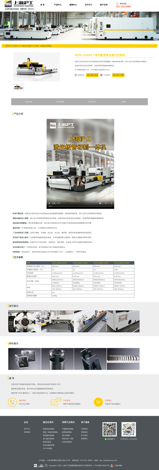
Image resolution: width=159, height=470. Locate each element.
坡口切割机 (66, 435)
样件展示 (92, 102)
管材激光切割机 (48, 435)
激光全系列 (27, 46)
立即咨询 (66, 400)
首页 (7, 46)
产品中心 (16, 46)
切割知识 (84, 432)
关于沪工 (27, 429)
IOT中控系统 (47, 448)
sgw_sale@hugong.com (108, 460)
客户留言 (84, 435)
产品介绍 (28, 102)
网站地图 (118, 465)
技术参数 (60, 102)
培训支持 (84, 429)
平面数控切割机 (67, 429)
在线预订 (108, 400)
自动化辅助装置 (48, 445)
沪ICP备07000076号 (101, 465)
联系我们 (27, 432)
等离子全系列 (68, 422)
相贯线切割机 (67, 432)
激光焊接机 (47, 442)
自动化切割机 (67, 442)
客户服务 (85, 422)
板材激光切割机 (48, 429)
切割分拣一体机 (67, 439)
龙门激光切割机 (48, 439)
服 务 (124, 102)
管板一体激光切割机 (43, 46)
